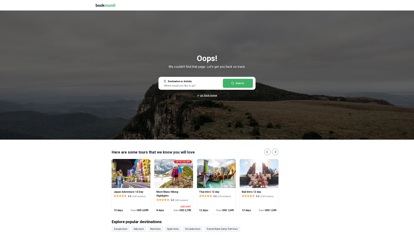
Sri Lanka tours (192, 229)
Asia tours (155, 229)
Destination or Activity (180, 81)
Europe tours (120, 229)
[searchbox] (190, 85)
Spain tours (173, 229)
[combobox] (190, 83)
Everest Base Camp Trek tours (222, 229)
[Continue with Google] (368, 42)
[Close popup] (403, 22)
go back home (208, 95)
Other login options (392, 42)
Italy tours (139, 229)
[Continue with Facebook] (357, 42)
